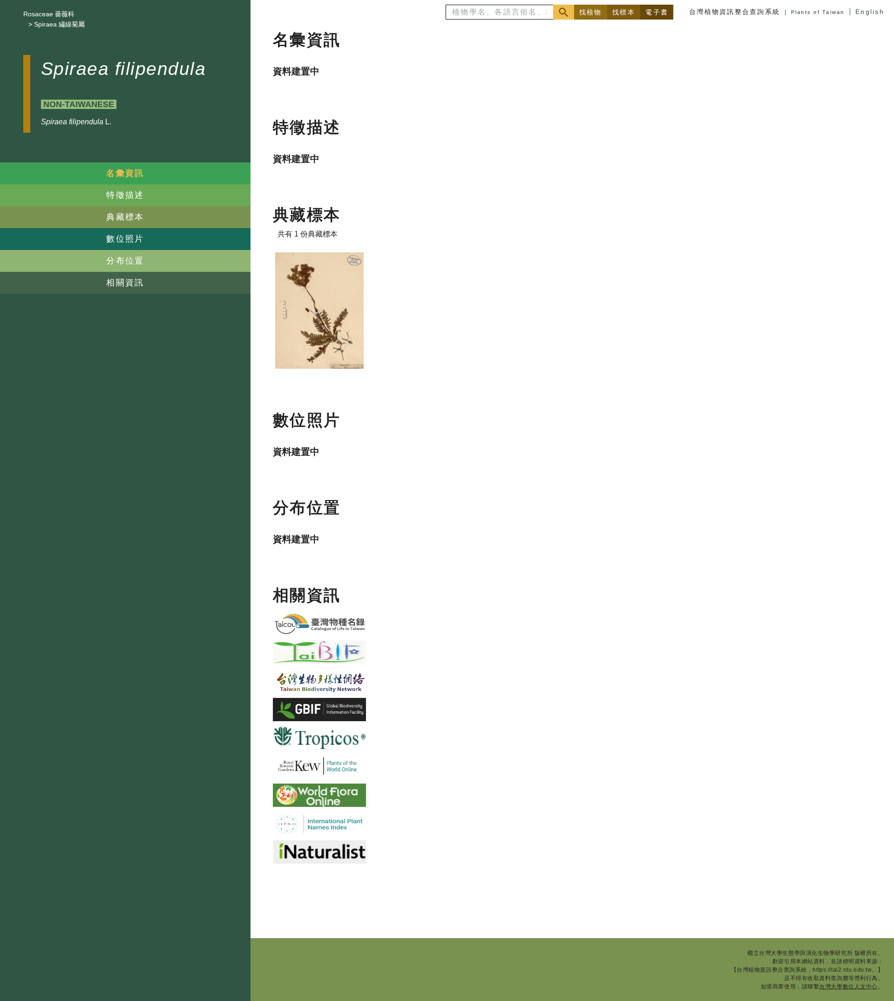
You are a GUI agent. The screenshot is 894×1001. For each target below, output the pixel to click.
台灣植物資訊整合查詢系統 (734, 11)
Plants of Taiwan (818, 12)
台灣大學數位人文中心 (848, 986)
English (869, 11)
